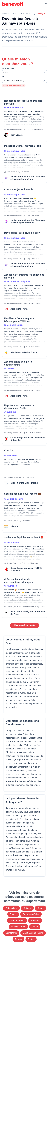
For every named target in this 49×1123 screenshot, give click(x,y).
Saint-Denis (11, 933)
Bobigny (27, 908)
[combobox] (24, 72)
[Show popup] (45, 81)
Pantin (35, 927)
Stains (31, 939)
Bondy (41, 908)
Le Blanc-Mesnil (17, 920)
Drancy (13, 914)
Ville (3, 77)
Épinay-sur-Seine (31, 914)
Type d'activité (8, 68)
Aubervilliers (11, 908)
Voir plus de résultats (24, 625)
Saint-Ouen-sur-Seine (33, 933)
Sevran (18, 939)
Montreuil (35, 920)
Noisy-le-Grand (18, 927)
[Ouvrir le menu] (46, 4)
